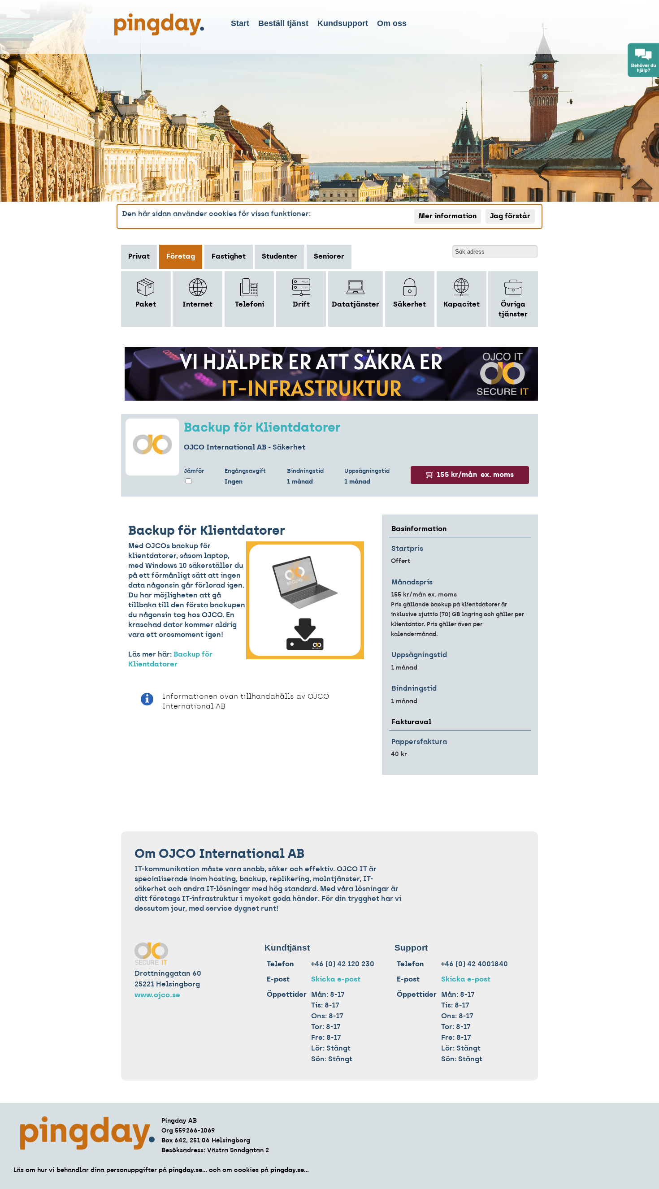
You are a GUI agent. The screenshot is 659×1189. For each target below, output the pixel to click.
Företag (180, 256)
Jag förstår (510, 216)
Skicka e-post (335, 979)
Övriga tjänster (513, 309)
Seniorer (329, 256)
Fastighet (229, 256)
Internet (197, 304)
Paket (145, 304)
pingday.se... (188, 1170)
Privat (139, 256)
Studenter (279, 256)
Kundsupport (342, 23)
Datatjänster (355, 304)
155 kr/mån (475, 475)
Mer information (448, 216)
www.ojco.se (157, 995)
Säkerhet (409, 304)
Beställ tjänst (283, 23)
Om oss (392, 23)
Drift (301, 304)
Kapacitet (461, 304)
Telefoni (249, 304)
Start (240, 23)
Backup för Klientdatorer (262, 428)
